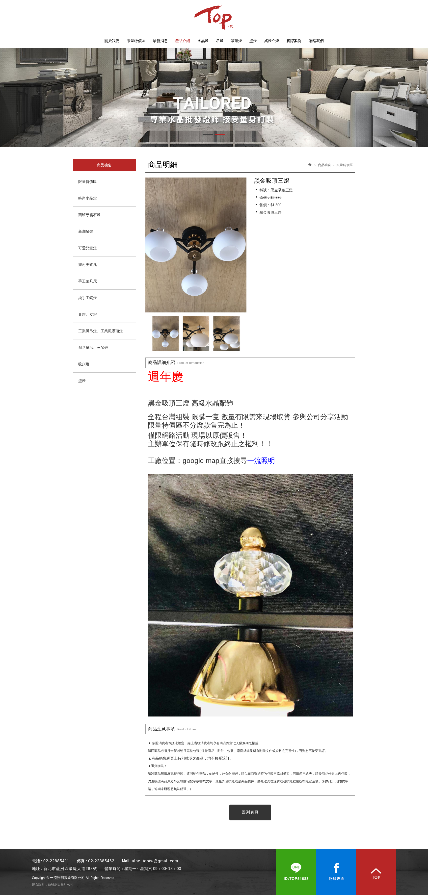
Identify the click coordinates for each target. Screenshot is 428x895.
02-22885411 (56, 861)
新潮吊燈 (85, 231)
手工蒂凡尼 (87, 281)
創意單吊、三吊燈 (93, 347)
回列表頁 (250, 812)
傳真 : (82, 861)
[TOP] (376, 872)
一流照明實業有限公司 (214, 17)
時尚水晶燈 (87, 198)
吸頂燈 (83, 364)
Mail (125, 861)
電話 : (37, 861)
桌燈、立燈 (87, 314)
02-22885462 (101, 861)
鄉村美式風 (87, 264)
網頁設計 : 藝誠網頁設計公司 (53, 884)
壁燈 (82, 381)
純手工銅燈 (87, 298)
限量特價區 (87, 181)
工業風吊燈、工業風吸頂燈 (100, 331)
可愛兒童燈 (87, 248)
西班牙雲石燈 (89, 215)
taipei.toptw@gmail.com (154, 861)
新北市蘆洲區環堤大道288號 (70, 869)
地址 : (37, 869)
